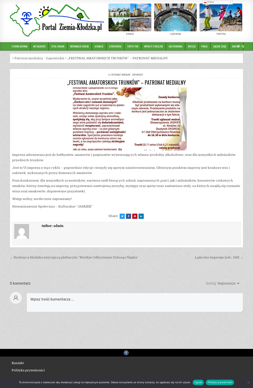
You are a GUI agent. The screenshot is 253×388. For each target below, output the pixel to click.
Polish (210, 2)
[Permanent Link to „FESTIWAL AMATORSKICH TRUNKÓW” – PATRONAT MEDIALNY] (126, 118)
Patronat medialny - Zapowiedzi (127, 74)
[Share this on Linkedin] (141, 216)
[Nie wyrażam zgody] (248, 382)
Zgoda (198, 382)
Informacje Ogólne (79, 46)
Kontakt (18, 363)
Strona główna (19, 46)
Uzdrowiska (115, 46)
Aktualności (39, 46)
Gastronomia (175, 46)
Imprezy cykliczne (153, 46)
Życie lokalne (57, 46)
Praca (204, 46)
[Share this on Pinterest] (134, 216)
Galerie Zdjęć (219, 46)
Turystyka (132, 46)
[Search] (243, 46)
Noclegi (192, 46)
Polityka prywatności (28, 370)
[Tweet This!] (122, 216)
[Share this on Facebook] (128, 216)
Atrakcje (99, 46)
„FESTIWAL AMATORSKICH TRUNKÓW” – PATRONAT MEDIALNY (126, 82)
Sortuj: (211, 283)
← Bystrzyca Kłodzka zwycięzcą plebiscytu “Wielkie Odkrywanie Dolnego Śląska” (74, 257)
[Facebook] (238, 46)
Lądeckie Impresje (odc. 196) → (219, 257)
